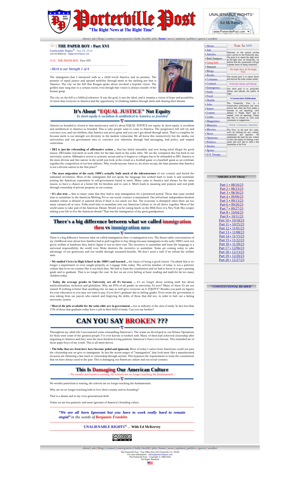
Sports (210, 150)
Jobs (209, 104)
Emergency (213, 87)
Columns (212, 79)
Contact (211, 83)
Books (210, 75)
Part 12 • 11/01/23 (231, 228)
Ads (208, 50)
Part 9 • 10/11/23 (231, 216)
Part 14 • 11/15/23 (231, 236)
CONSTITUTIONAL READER (232, 286)
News (210, 133)
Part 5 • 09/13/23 (231, 200)
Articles (211, 54)
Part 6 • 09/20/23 (231, 204)
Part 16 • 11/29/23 (231, 244)
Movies (211, 129)
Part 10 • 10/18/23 (231, 220)
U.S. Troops (213, 154)
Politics (211, 142)
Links (210, 116)
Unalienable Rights (62, 50)
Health (211, 100)
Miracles (212, 125)
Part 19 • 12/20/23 (231, 256)
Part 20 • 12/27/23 (231, 260)
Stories (211, 146)
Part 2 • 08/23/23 (231, 189)
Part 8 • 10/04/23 (231, 212)
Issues (210, 108)
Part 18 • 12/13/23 (231, 252)
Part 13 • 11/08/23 (231, 232)
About (210, 45)
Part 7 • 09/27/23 (231, 208)
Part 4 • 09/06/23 (231, 196)
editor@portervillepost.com (160, 454)
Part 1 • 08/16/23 (231, 185)
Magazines (213, 121)
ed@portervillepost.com (78, 54)
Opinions (212, 137)
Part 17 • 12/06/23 (231, 248)
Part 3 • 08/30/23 (231, 193)
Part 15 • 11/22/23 (231, 240)
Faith (210, 91)
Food (210, 96)
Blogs (210, 71)
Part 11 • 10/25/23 (231, 224)
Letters (211, 112)
